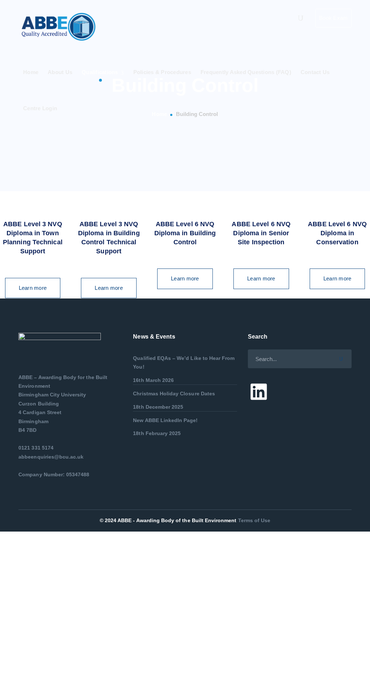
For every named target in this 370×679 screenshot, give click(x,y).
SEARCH (343, 358)
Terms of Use (254, 520)
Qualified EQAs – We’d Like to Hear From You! (184, 362)
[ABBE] (60, 26)
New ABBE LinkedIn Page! (165, 420)
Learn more (33, 288)
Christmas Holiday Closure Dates (174, 393)
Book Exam (333, 18)
